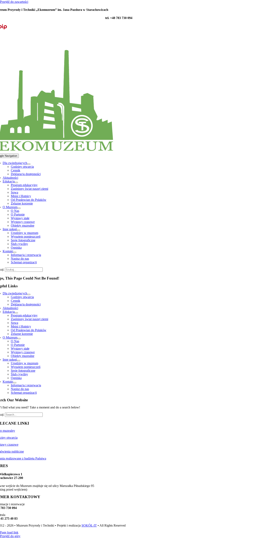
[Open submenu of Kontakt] (14, 252)
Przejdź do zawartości (14, 1)
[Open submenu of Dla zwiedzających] (28, 164)
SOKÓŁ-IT (89, 525)
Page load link (9, 532)
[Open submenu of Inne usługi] (18, 230)
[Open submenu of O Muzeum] (19, 208)
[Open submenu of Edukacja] (16, 182)
